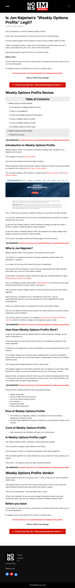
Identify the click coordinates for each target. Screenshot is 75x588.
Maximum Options (53, 173)
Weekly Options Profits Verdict (19, 131)
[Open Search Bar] (68, 6)
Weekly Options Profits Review (19, 103)
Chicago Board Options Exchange (18, 278)
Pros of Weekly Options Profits (22, 119)
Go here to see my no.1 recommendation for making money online (44, 140)
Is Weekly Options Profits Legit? (22, 127)
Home (7, 6)
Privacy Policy (10, 563)
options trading (29, 157)
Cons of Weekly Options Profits (22, 123)
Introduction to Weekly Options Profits (25, 107)
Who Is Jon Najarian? (18, 111)
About (19, 555)
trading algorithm (42, 283)
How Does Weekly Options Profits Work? (26, 115)
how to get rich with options (36, 168)
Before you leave (16, 135)
